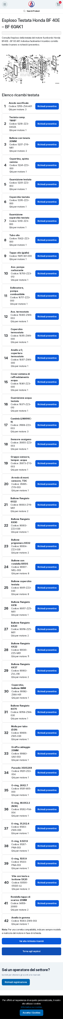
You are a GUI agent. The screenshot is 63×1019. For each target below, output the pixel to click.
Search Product (33, 11)
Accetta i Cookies (31, 1012)
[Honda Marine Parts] (31, 4)
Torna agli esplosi (32, 951)
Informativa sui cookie (31, 1007)
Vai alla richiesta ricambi (31, 941)
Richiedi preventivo (47, 106)
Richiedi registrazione (16, 982)
